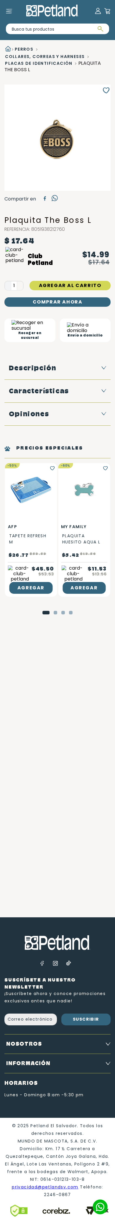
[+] (20, 286)
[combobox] (57, 29)
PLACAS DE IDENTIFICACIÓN (39, 63)
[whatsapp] (54, 199)
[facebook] (45, 199)
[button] (46, 612)
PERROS (24, 49)
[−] (8, 286)
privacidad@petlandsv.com (45, 1187)
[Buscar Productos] (99, 29)
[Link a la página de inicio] (7, 49)
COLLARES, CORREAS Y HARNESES (45, 56)
